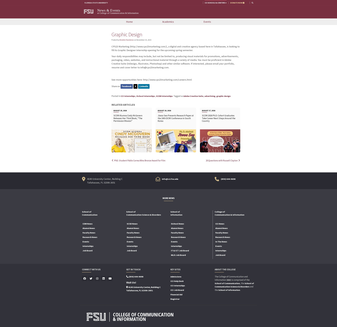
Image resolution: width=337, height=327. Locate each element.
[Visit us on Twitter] (91, 278)
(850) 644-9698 (228, 179)
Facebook (127, 86)
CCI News (219, 223)
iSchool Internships (145, 96)
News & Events (108, 10)
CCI (228, 280)
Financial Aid (176, 294)
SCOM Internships (164, 96)
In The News (221, 241)
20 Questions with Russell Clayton (222, 160)
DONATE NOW (236, 3)
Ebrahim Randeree (127, 40)
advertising (209, 96)
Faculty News (89, 232)
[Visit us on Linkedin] (103, 278)
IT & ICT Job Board (180, 250)
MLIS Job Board (178, 255)
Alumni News (89, 228)
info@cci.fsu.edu (170, 179)
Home (129, 21)
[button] (252, 2)
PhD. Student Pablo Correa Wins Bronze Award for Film (139, 160)
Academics (168, 21)
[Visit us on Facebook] (84, 278)
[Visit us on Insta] (97, 278)
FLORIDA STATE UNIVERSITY (96, 3)
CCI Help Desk (177, 281)
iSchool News (177, 223)
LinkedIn (143, 86)
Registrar (175, 299)
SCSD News (132, 223)
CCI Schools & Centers (215, 3)
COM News (88, 223)
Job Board (87, 250)
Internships (88, 246)
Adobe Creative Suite (193, 96)
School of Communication (227, 283)
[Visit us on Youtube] (110, 278)
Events (207, 21)
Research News (90, 237)
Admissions (175, 276)
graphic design (223, 96)
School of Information (229, 290)
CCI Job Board (177, 290)
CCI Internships (128, 96)
